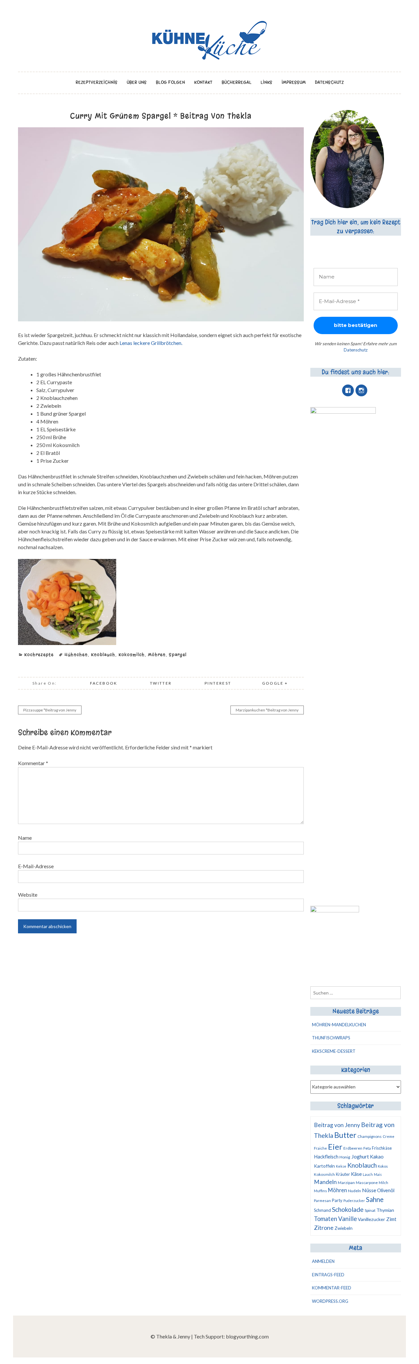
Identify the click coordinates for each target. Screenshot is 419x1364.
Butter (345, 1135)
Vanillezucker (371, 1219)
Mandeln (325, 1181)
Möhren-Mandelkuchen (339, 1024)
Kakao (377, 1156)
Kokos (383, 1166)
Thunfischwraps (331, 1037)
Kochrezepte (39, 655)
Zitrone (324, 1227)
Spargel (178, 655)
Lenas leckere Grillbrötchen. (150, 343)
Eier (335, 1146)
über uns (137, 82)
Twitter (161, 683)
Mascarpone (367, 1182)
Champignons (369, 1136)
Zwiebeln (344, 1228)
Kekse (341, 1166)
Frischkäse (382, 1148)
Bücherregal (236, 82)
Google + (275, 683)
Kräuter (343, 1174)
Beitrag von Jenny (337, 1125)
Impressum (294, 82)
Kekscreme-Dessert (333, 1051)
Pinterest (218, 683)
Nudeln (354, 1190)
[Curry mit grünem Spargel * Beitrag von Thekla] (161, 319)
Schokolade (348, 1209)
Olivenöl (385, 1190)
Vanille (347, 1218)
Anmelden (323, 1261)
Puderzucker (354, 1200)
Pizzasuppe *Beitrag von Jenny (49, 710)
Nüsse (369, 1190)
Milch (383, 1182)
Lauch (368, 1174)
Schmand (322, 1210)
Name (25, 838)
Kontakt (203, 82)
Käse (356, 1174)
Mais (378, 1174)
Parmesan (322, 1200)
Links (266, 82)
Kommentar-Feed (331, 1287)
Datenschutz (329, 82)
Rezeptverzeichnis (97, 82)
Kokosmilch (131, 655)
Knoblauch (103, 655)
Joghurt (360, 1156)
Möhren (157, 655)
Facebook (104, 683)
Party (337, 1200)
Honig (344, 1157)
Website (27, 894)
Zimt (391, 1219)
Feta (367, 1148)
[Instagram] (361, 390)
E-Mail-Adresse (36, 866)
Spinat (370, 1210)
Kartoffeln (324, 1166)
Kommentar (33, 763)
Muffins (320, 1191)
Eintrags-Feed (328, 1274)
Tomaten (325, 1218)
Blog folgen (170, 82)
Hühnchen (76, 655)
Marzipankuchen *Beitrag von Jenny (267, 710)
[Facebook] (348, 390)
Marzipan (346, 1182)
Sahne (375, 1199)
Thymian (385, 1210)
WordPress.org (330, 1301)
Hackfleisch (326, 1156)
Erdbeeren (352, 1148)
